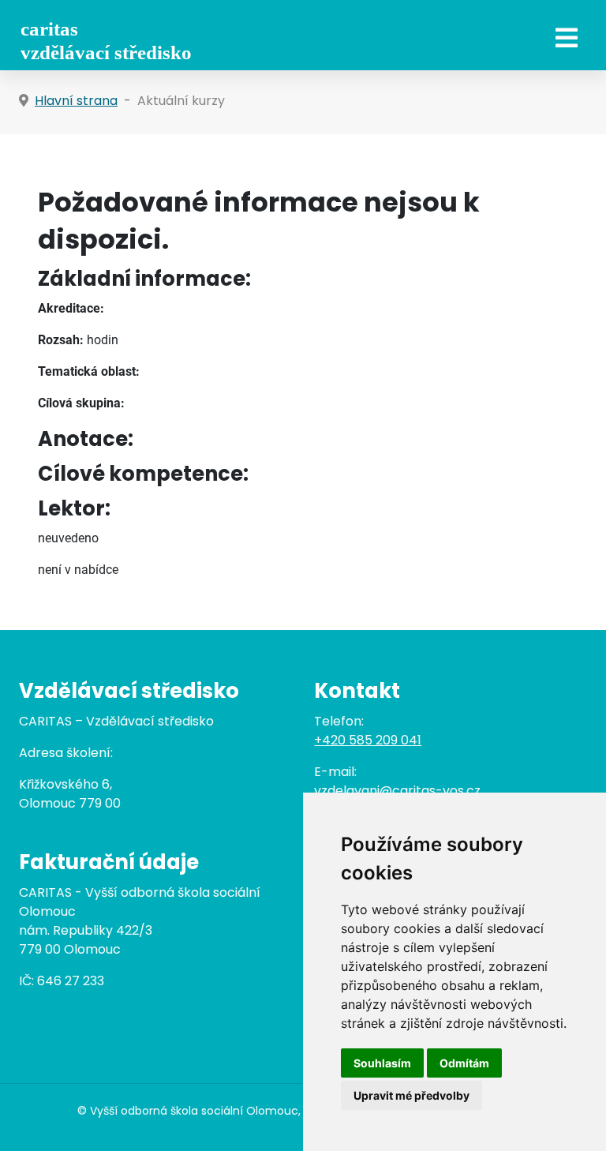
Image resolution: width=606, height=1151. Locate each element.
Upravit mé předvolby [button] (411, 1095)
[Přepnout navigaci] (566, 38)
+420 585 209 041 (367, 740)
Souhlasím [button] (382, 1063)
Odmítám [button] (464, 1063)
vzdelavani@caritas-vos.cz (397, 791)
